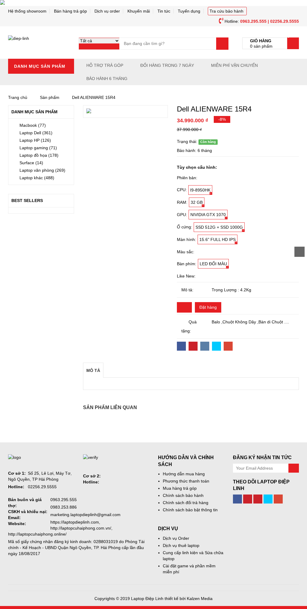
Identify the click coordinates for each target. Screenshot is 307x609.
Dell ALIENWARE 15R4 (93, 97)
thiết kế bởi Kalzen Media (189, 598)
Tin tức (163, 11)
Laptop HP (35, 140)
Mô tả (93, 370)
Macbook (32, 125)
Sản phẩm (49, 97)
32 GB (197, 202)
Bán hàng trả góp (70, 11)
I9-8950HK (200, 190)
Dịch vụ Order (176, 538)
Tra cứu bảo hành (226, 11)
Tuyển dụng (189, 11)
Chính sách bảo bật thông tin (190, 509)
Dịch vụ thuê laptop (181, 545)
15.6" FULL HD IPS (217, 239)
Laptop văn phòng (42, 170)
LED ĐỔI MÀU (213, 263)
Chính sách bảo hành (183, 495)
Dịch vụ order (107, 11)
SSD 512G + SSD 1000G (219, 227)
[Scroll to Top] (299, 252)
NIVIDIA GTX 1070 (208, 214)
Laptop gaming (38, 147)
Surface (31, 162)
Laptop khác (36, 177)
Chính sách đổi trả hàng (185, 502)
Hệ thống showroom (27, 11)
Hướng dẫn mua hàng (184, 473)
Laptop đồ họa (38, 155)
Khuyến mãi (138, 11)
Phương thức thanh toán (186, 481)
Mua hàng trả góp (180, 488)
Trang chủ (17, 97)
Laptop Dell (35, 132)
